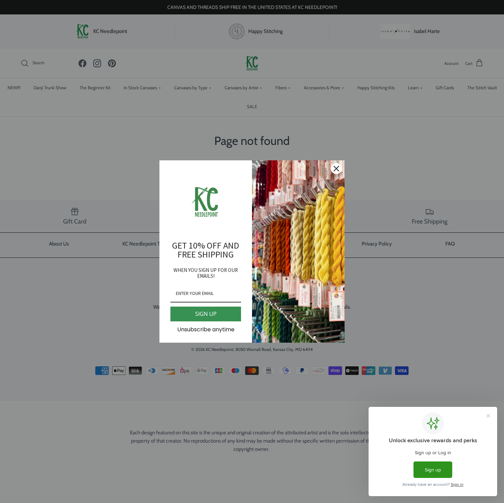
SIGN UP (206, 314)
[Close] (336, 168)
